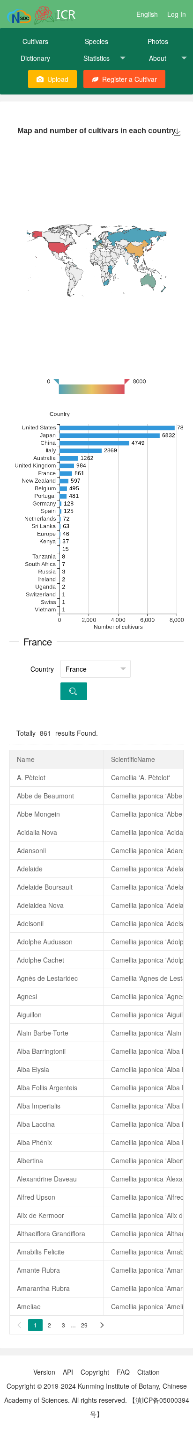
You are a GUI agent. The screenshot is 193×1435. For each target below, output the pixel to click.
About (157, 58)
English (147, 14)
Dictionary (35, 58)
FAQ (123, 1372)
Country (42, 669)
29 (84, 1325)
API (68, 1372)
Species (96, 41)
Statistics (96, 58)
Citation (148, 1372)
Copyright (95, 1372)
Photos (158, 41)
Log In (176, 14)
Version (44, 1372)
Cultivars (35, 41)
